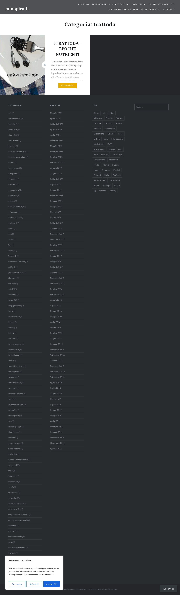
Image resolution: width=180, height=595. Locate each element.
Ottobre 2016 (56, 289)
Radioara (117, 175)
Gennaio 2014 (56, 360)
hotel (10, 289)
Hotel (120, 134)
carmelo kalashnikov (17, 151)
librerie (111, 149)
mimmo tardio (14, 382)
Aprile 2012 (55, 421)
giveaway (12, 278)
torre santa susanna (16, 547)
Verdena (102, 190)
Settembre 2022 (57, 162)
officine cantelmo (15, 404)
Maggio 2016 (56, 316)
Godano (111, 134)
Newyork (106, 170)
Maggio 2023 (56, 146)
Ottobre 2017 (56, 245)
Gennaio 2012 (56, 432)
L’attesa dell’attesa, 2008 (123, 9)
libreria (11, 333)
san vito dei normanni (17, 520)
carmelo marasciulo (16, 157)
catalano (118, 123)
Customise (17, 584)
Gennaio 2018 (56, 228)
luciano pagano (14, 344)
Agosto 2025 (56, 129)
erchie (10, 239)
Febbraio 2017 (56, 267)
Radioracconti (100, 180)
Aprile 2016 (55, 322)
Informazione (117, 139)
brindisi (11, 146)
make (10, 360)
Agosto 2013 (56, 382)
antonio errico (14, 118)
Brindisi (109, 118)
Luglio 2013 (55, 388)
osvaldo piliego (14, 426)
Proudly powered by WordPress (75, 589)
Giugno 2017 (56, 256)
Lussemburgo (99, 159)
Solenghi (106, 185)
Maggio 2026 (56, 113)
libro (96, 154)
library (11, 327)
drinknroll (12, 223)
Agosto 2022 (56, 168)
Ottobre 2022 (56, 157)
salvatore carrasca (16, 503)
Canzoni (119, 118)
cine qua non (13, 168)
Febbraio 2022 (56, 179)
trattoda (12, 553)
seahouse (12, 525)
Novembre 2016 (57, 283)
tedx (10, 542)
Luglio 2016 (55, 305)
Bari (112, 113)
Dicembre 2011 (57, 437)
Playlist (116, 170)
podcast (11, 437)
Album (96, 113)
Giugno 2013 (56, 393)
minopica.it (17, 8)
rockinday (12, 498)
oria (10, 421)
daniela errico (14, 217)
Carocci (108, 123)
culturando (13, 212)
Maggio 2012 (56, 415)
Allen (105, 113)
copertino (12, 195)
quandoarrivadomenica (18, 459)
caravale (97, 123)
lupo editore (13, 349)
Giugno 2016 (56, 311)
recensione (13, 481)
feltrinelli (12, 256)
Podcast (97, 175)
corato (11, 201)
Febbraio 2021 (56, 195)
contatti (169, 9)
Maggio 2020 (56, 206)
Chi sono (83, 4)
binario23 (12, 135)
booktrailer (13, 140)
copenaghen (13, 190)
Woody (113, 190)
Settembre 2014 (57, 355)
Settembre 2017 (57, 250)
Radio (107, 175)
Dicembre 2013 (57, 366)
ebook (11, 228)
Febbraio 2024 (56, 140)
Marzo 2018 (55, 217)
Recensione (115, 180)
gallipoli (11, 267)
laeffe (10, 311)
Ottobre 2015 (56, 333)
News (96, 170)
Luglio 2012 (55, 404)
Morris (106, 165)
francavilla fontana (16, 261)
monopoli (12, 388)
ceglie (10, 162)
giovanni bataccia (15, 272)
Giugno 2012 (56, 410)
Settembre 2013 (57, 377)
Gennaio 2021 (56, 201)
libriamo (11, 338)
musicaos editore (15, 393)
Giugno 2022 (56, 173)
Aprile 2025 (55, 135)
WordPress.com (110, 589)
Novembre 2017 (57, 239)
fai (9, 245)
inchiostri (12, 294)
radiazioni (12, 465)
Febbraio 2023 (56, 151)
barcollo (11, 124)
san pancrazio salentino (18, 514)
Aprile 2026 (55, 118)
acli (9, 113)
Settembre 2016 (57, 294)
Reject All (34, 584)
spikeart (11, 531)
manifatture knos (15, 366)
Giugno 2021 (56, 190)
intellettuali (99, 144)
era (9, 234)
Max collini (113, 159)
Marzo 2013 (55, 399)
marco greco (13, 371)
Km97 (110, 144)
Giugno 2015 (56, 338)
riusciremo (13, 492)
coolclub (11, 184)
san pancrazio (14, 509)
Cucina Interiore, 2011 (161, 4)
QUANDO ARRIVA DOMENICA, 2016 (110, 4)
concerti (11, 179)
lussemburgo (14, 355)
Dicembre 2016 (57, 278)
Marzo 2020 (55, 212)
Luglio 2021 (55, 184)
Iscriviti (168, 588)
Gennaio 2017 (56, 272)
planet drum (13, 432)
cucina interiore (15, 206)
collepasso (12, 173)
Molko (96, 165)
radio (10, 470)
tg (95, 190)
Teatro (117, 185)
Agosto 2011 (56, 448)
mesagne (12, 377)
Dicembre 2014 (57, 349)
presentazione (14, 443)
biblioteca (12, 129)
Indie (106, 139)
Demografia (99, 134)
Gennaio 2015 (56, 344)
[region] (34, 573)
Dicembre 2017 (57, 234)
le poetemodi (14, 316)
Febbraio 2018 (56, 223)
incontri (11, 300)
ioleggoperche (14, 305)
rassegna (12, 476)
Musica (115, 165)
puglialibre (12, 454)
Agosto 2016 (56, 300)
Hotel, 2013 (138, 4)
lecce (10, 322)
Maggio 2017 (56, 261)
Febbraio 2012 (56, 426)
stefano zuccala (15, 536)
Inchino (97, 139)
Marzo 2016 (55, 327)
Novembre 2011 (57, 443)
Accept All (51, 584)
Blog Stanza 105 (150, 9)
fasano (11, 250)
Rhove (96, 185)
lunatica (104, 154)
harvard (11, 283)
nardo (10, 399)
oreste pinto (13, 415)
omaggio (12, 410)
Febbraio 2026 (56, 124)
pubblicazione (14, 448)
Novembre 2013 (57, 371)
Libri (120, 149)
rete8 (10, 487)
